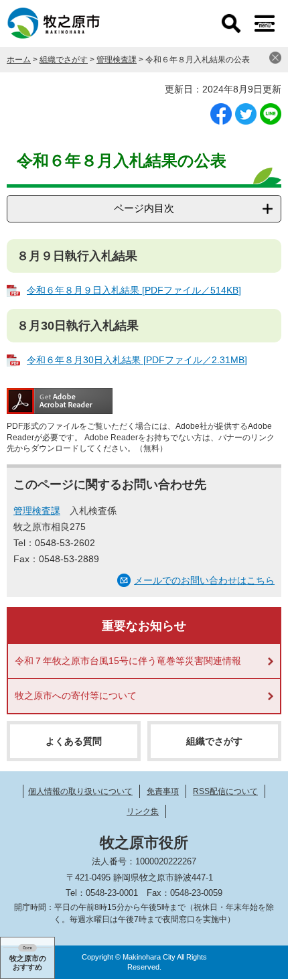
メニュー (264, 23)
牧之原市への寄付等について (76, 695)
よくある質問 (74, 741)
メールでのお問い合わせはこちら (204, 580)
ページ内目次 (144, 208)
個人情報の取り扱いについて (80, 791)
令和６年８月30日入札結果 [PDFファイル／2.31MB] (137, 359)
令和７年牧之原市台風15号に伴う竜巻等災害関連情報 (128, 660)
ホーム (19, 59)
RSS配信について (225, 791)
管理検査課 (116, 59)
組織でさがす (64, 59)
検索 (231, 23)
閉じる (275, 58)
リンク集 (143, 811)
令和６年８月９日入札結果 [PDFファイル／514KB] (134, 290)
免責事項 (163, 791)
